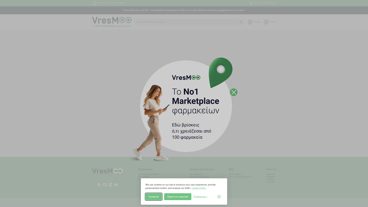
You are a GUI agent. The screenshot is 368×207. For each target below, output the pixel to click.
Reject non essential (177, 196)
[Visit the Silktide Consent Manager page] (219, 196)
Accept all (154, 196)
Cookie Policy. (198, 188)
